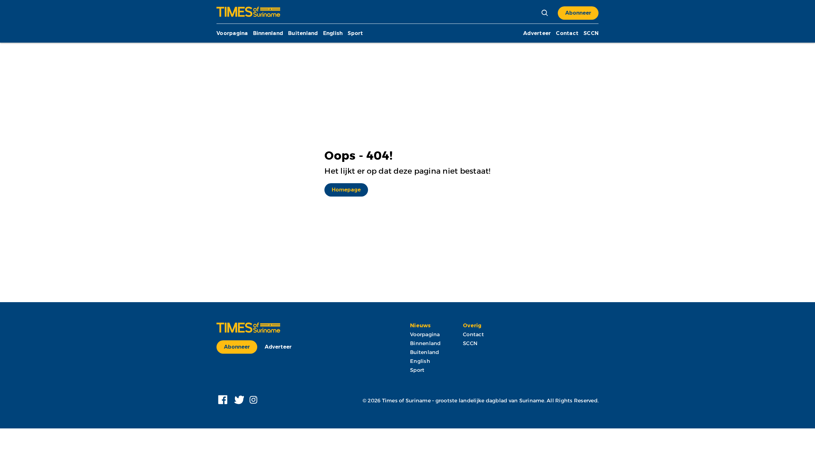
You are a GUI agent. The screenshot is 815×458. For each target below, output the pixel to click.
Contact (567, 33)
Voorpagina (232, 33)
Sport (355, 33)
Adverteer (537, 33)
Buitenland (303, 33)
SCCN (591, 33)
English (333, 33)
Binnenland (268, 33)
